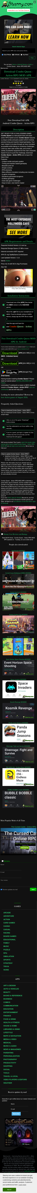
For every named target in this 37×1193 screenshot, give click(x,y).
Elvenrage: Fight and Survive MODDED (18, 746)
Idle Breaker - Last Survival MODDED (18, 637)
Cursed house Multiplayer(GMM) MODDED (18, 573)
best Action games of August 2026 (14, 397)
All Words (17, 54)
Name (2, 864)
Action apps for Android (15, 498)
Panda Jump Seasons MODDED (18, 723)
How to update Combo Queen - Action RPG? (15, 454)
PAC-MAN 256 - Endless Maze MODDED (18, 767)
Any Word (25, 54)
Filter (32, 58)
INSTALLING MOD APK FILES (16, 382)
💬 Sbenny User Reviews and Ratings (14, 534)
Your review (4, 880)
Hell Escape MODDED (18, 551)
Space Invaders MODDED (18, 679)
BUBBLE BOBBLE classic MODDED (18, 790)
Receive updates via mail (9, 889)
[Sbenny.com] (17, 4)
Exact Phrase (7, 54)
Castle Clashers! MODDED (18, 592)
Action (8, 261)
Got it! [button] (9, 1189)
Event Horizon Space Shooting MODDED (18, 659)
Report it (28, 346)
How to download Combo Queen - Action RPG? (16, 410)
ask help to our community (17, 446)
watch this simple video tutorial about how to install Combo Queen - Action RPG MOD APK (18, 444)
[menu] (34, 1)
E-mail (2, 872)
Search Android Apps (18, 46)
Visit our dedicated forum (23, 349)
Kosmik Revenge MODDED (18, 702)
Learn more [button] (22, 1185)
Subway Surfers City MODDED (18, 614)
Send (33, 889)
